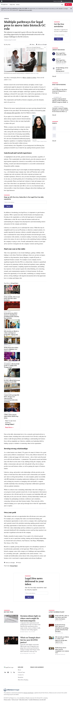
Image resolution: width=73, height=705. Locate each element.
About (19, 670)
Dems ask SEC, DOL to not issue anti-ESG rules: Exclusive (62, 617)
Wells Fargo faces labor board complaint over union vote (62, 650)
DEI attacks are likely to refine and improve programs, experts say (62, 639)
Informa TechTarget (28, 692)
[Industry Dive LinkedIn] (5, 672)
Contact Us (21, 675)
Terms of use (15, 699)
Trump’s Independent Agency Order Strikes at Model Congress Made (60, 100)
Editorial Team (21, 672)
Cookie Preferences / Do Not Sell (37, 699)
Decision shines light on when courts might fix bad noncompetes (30, 618)
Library (18, 4)
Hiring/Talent (14, 566)
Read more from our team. (25, 10)
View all (54, 76)
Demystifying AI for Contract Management (62, 69)
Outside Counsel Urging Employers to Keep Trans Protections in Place (60, 109)
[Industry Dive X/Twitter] (11, 672)
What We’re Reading (23, 680)
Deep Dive (12, 4)
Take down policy (23, 699)
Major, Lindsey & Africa (29, 77)
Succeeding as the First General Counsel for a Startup (59, 91)
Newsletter (20, 677)
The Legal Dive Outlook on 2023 (61, 61)
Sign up (69, 4)
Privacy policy (7, 699)
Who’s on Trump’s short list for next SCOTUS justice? (30, 640)
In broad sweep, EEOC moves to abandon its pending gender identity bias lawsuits (61, 628)
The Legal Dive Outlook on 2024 (61, 54)
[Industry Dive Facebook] (8, 672)
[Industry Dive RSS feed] (14, 672)
